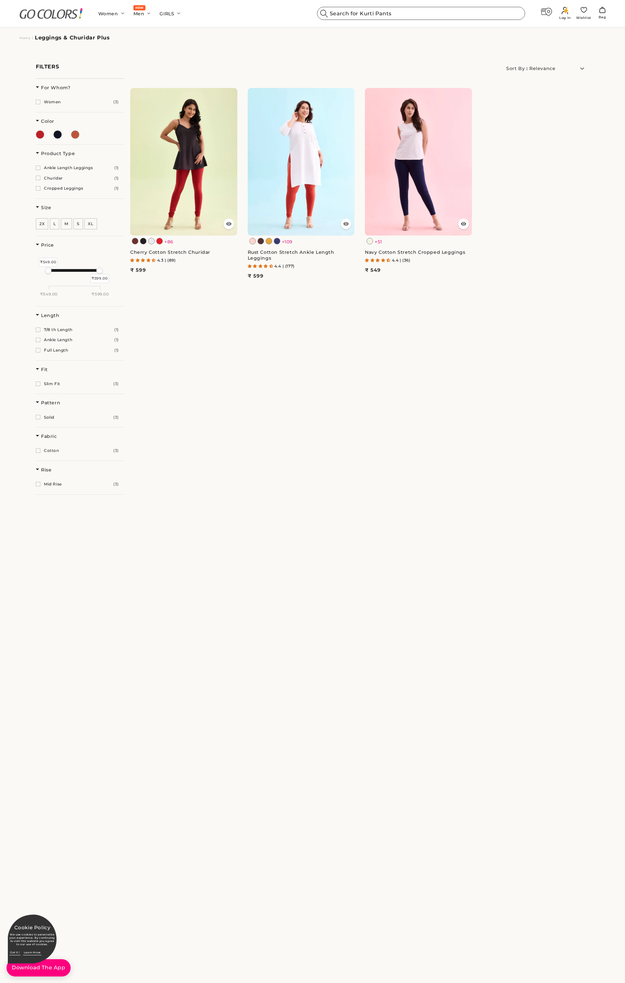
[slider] (48, 270)
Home (25, 38)
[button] (109, 13)
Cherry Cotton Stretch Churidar (170, 252)
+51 (378, 242)
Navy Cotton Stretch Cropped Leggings (415, 252)
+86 (169, 242)
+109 (287, 242)
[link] (51, 13)
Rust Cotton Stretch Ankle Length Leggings (291, 255)
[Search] (324, 13)
